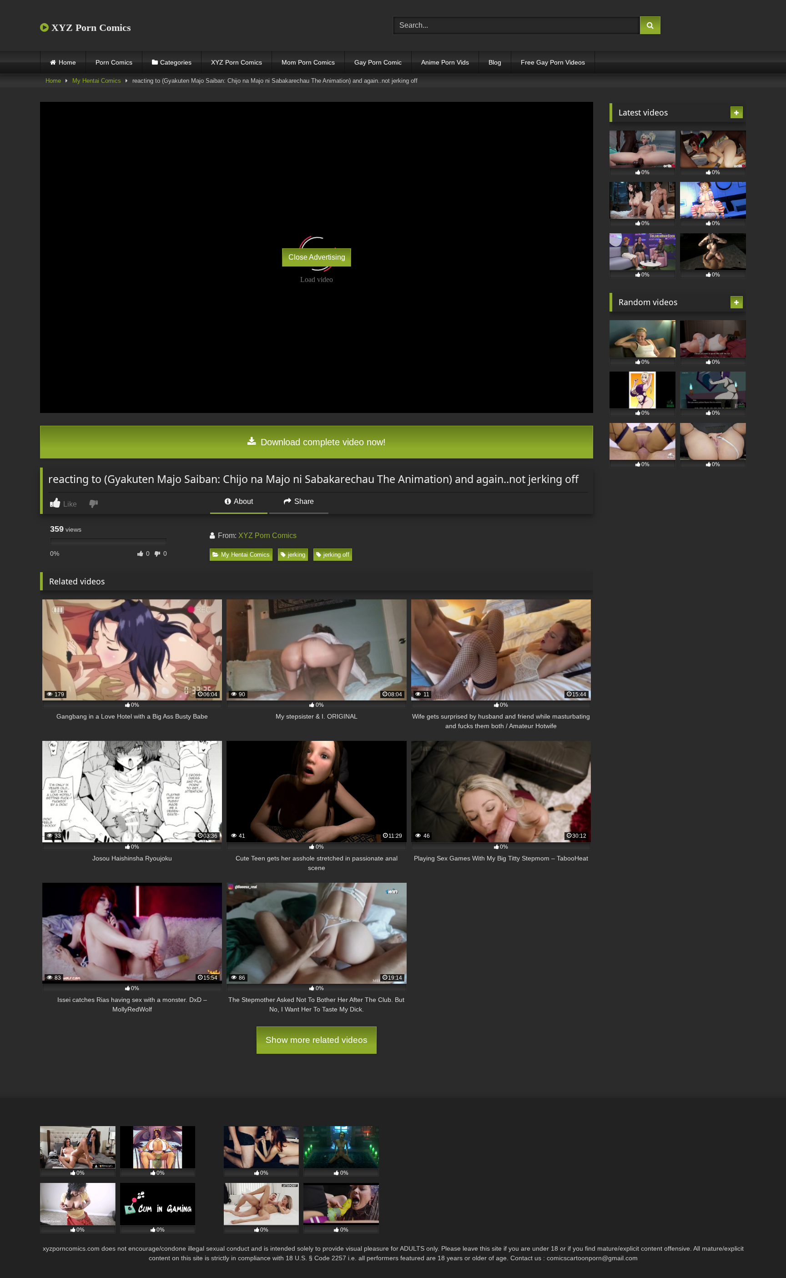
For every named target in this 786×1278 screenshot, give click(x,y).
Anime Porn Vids (445, 62)
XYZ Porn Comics (90, 27)
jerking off (336, 554)
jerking (296, 554)
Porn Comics (114, 62)
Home (67, 62)
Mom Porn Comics (308, 62)
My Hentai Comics (96, 80)
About (242, 501)
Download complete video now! (322, 442)
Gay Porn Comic (378, 62)
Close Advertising (316, 257)
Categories (175, 62)
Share (303, 501)
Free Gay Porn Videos (553, 62)
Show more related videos (317, 1040)
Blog (495, 62)
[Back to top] (758, 1251)
